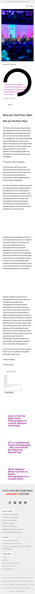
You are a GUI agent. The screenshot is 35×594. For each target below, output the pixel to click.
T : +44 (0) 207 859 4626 (9, 540)
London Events (19, 89)
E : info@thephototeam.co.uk (11, 543)
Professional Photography (13, 92)
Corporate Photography (13, 87)
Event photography (8, 523)
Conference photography (10, 517)
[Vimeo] (15, 502)
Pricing (4, 557)
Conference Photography (13, 84)
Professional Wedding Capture (11, 532)
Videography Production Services (12, 529)
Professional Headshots (9, 526)
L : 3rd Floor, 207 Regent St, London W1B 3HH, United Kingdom (16, 548)
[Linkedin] (25, 502)
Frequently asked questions (11, 563)
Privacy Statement (8, 569)
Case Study (5, 560)
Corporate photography (9, 520)
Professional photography (10, 514)
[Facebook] (20, 502)
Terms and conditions (9, 566)
